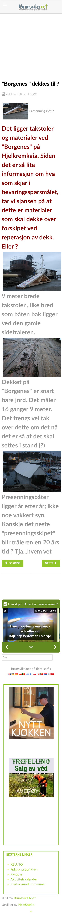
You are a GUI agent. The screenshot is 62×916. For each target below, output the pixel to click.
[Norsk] (52, 674)
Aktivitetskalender (24, 879)
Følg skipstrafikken (24, 869)
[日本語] (38, 674)
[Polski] (20, 674)
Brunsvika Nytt (25, 898)
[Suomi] (31, 674)
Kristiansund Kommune (28, 884)
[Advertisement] (31, 44)
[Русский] (34, 674)
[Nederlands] (45, 674)
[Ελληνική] (27, 674)
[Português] (23, 674)
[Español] (16, 674)
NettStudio (26, 905)
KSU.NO (17, 864)
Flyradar (16, 874)
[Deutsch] (13, 674)
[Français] (49, 674)
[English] (9, 674)
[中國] (41, 674)
